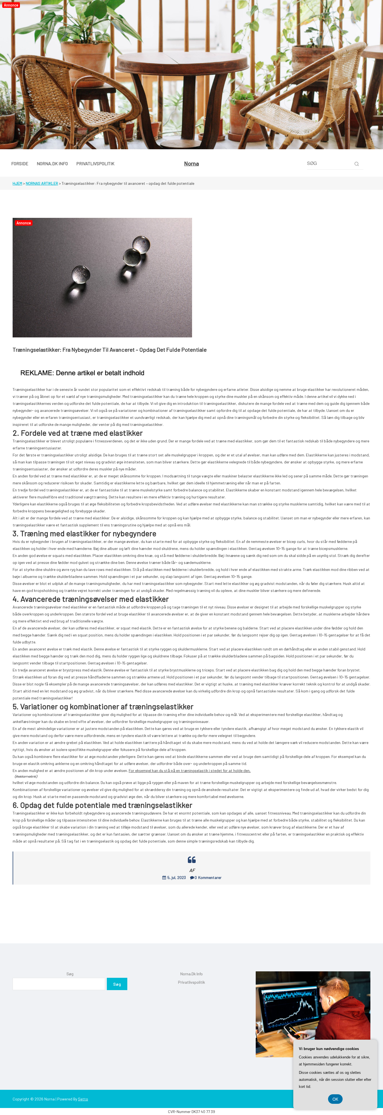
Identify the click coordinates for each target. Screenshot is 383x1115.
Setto (83, 1099)
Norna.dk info (191, 973)
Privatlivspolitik (191, 982)
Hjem (17, 183)
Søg (69, 973)
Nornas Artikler (42, 183)
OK (335, 1099)
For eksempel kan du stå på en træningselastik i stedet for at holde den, (190, 770)
